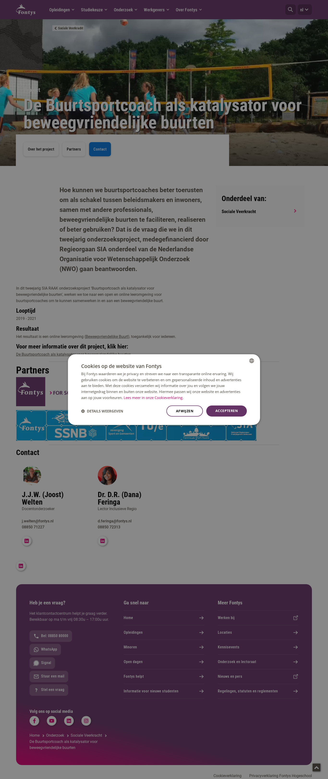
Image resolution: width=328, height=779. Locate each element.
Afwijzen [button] (184, 411)
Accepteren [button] (226, 410)
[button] (102, 411)
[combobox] (251, 360)
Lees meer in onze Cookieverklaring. (153, 397)
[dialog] (164, 389)
